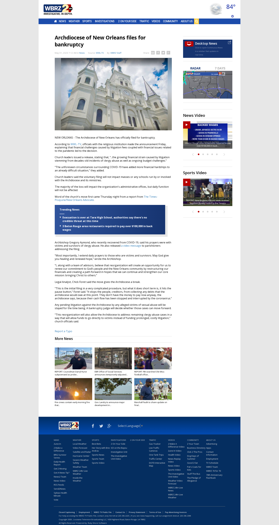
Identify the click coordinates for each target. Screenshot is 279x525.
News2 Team (60, 476)
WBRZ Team (212, 466)
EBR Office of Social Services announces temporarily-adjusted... (111, 373)
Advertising (211, 443)
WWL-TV (76, 144)
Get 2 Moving (60, 468)
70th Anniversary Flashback (214, 476)
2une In (57, 443)
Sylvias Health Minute (60, 494)
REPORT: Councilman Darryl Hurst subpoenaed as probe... (71, 373)
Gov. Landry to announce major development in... (110, 404)
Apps (208, 447)
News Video (59, 480)
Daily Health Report (59, 463)
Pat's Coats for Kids (194, 468)
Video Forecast (80, 447)
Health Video (174, 454)
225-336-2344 (185, 516)
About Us (187, 21)
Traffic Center (155, 458)
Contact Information (211, 453)
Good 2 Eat (192, 462)
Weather (74, 21)
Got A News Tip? (61, 472)
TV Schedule (212, 462)
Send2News (60, 488)
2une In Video (174, 450)
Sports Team (98, 458)
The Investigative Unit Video (119, 457)
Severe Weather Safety (81, 461)
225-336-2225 (123, 516)
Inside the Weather (78, 479)
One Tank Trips (156, 454)
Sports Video (98, 462)
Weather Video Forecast (175, 482)
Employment (212, 458)
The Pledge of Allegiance (194, 479)
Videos (156, 21)
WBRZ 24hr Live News (175, 489)
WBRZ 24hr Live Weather (80, 472)
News (62, 21)
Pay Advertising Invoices (176, 512)
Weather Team (80, 466)
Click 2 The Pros (194, 451)
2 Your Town (193, 443)
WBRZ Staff (115, 52)
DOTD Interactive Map (157, 464)
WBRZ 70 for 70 (213, 470)
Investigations (105, 21)
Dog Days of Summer (193, 457)
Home (55, 21)
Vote (56, 499)
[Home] (62, 9)
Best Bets (96, 443)
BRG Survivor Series (60, 456)
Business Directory (196, 447)
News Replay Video (174, 460)
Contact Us (120, 512)
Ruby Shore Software (97, 523)
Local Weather (80, 443)
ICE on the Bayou (119, 447)
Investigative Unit (119, 451)
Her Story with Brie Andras (101, 449)
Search (196, 21)
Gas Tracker (155, 443)
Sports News (98, 454)
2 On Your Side (127, 21)
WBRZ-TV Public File (103, 512)
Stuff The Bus (193, 473)
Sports (87, 21)
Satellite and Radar (82, 451)
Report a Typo (63, 331)
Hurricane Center (81, 455)
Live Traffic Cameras (154, 449)
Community (170, 21)
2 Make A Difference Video (176, 445)
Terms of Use (155, 512)
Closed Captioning (67, 512)
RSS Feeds (59, 484)
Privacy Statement (137, 512)
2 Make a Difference (59, 449)
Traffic (144, 21)
